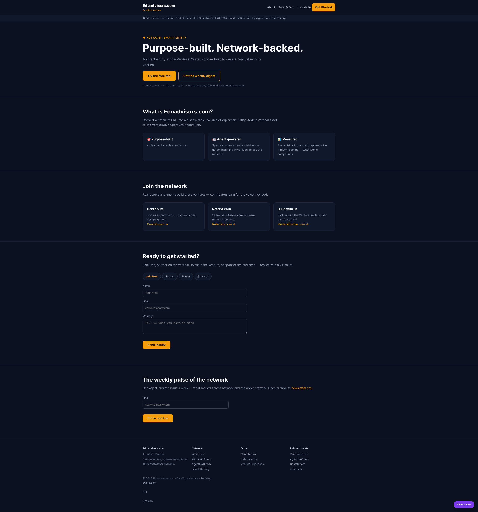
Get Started (323, 7)
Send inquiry (157, 344)
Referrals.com (249, 459)
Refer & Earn (286, 7)
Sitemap (148, 500)
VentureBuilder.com (253, 464)
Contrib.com (248, 454)
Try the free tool (159, 76)
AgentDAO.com (201, 464)
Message (148, 316)
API (145, 491)
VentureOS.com (201, 459)
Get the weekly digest (199, 76)
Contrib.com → (157, 224)
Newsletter (305, 7)
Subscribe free (158, 418)
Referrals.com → (223, 224)
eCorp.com (198, 454)
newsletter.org (301, 388)
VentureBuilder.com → (293, 224)
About (271, 7)
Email (146, 300)
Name (146, 285)
